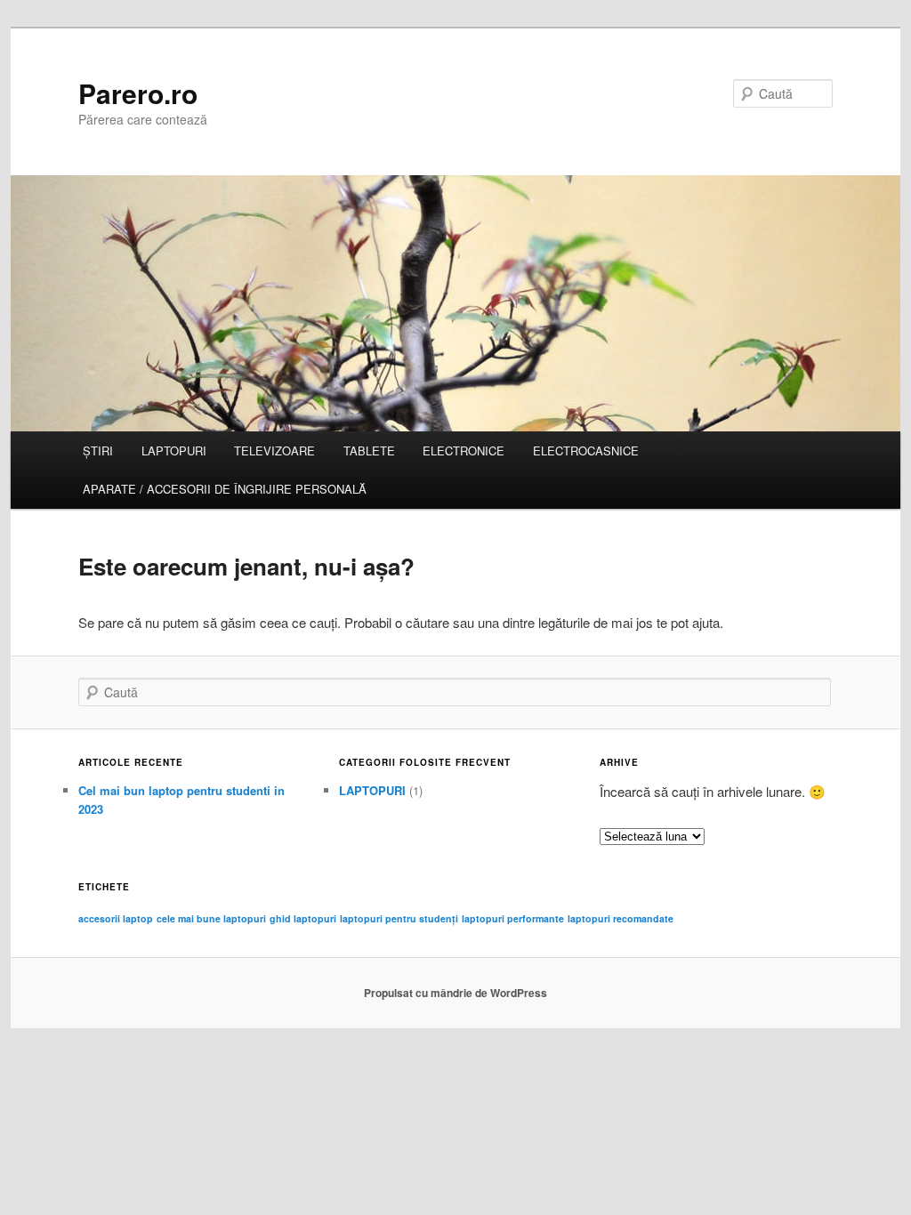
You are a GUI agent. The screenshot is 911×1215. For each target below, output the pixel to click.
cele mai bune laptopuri (211, 918)
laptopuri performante (513, 918)
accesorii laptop (115, 918)
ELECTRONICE (463, 450)
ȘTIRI (98, 450)
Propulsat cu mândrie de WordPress (455, 993)
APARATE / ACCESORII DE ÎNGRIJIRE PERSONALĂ (225, 488)
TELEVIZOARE (274, 450)
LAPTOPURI (173, 450)
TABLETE (369, 450)
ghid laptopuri (303, 918)
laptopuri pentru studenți (399, 918)
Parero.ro (138, 93)
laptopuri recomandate (620, 918)
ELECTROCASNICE (586, 450)
